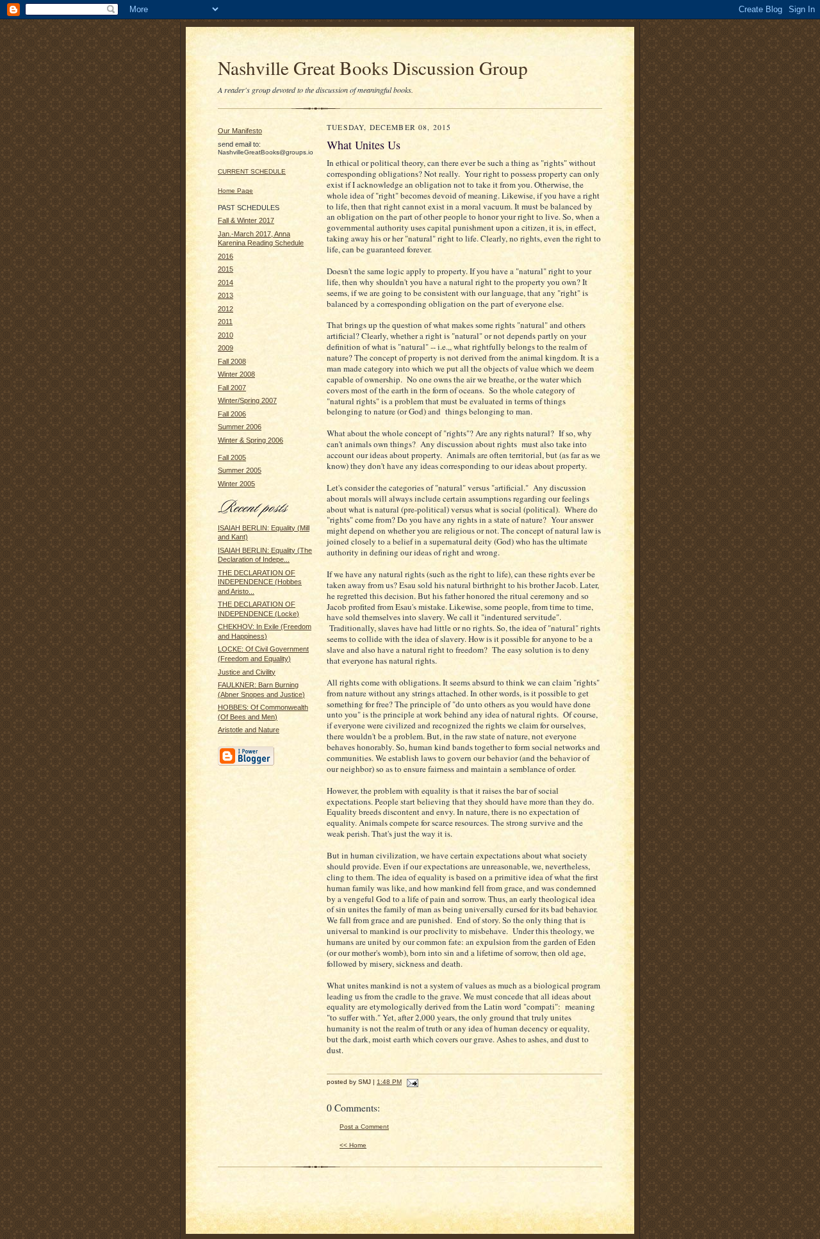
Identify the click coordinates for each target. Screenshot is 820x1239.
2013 (225, 295)
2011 (225, 321)
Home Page (235, 190)
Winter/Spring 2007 (247, 400)
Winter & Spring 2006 (250, 440)
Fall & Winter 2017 (246, 220)
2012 (225, 309)
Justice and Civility (246, 672)
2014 (225, 282)
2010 (225, 335)
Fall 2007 (232, 387)
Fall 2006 (232, 414)
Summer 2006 (239, 427)
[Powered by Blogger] (246, 763)
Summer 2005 (239, 470)
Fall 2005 (232, 457)
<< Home (353, 1145)
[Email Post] (411, 1081)
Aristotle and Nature (248, 730)
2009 (225, 348)
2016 (225, 256)
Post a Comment (364, 1126)
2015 (225, 269)
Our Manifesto (240, 131)
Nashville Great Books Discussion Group (373, 67)
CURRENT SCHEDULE (252, 171)
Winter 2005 (236, 484)
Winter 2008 (236, 374)
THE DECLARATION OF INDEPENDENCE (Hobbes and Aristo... (260, 582)
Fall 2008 (232, 361)
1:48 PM (389, 1081)
